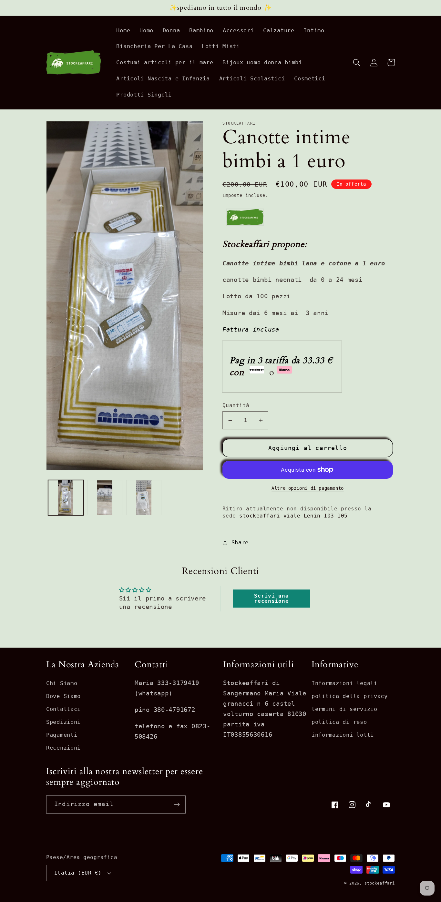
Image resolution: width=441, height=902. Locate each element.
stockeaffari (379, 883)
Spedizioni (63, 722)
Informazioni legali (344, 683)
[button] (356, 62)
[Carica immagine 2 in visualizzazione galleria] (104, 497)
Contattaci (63, 709)
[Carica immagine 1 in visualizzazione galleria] (65, 497)
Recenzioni (63, 747)
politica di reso (339, 722)
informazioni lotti (343, 735)
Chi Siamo (61, 683)
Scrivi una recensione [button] (271, 598)
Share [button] (240, 542)
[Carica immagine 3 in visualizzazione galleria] (143, 497)
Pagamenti (61, 735)
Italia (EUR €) (78, 873)
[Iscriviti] (176, 804)
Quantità (236, 405)
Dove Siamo (63, 696)
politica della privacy (350, 696)
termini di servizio (344, 709)
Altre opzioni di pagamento (308, 488)
